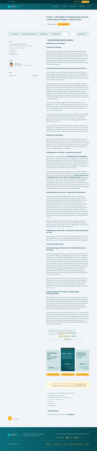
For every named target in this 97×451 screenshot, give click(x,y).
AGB (65, 444)
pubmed (71, 414)
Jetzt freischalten (63, 24)
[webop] (13, 6)
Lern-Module (56, 6)
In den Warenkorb (53, 374)
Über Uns (73, 6)
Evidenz (69, 34)
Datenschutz (57, 444)
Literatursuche (13, 54)
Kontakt (81, 6)
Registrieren (85, 1)
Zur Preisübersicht (67, 374)
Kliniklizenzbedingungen (75, 444)
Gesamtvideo (82, 34)
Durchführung (43, 34)
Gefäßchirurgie (52, 24)
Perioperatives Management (29, 34)
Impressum (49, 444)
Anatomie (15, 34)
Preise (65, 6)
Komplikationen (56, 34)
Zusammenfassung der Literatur (18, 44)
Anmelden (77, 1)
